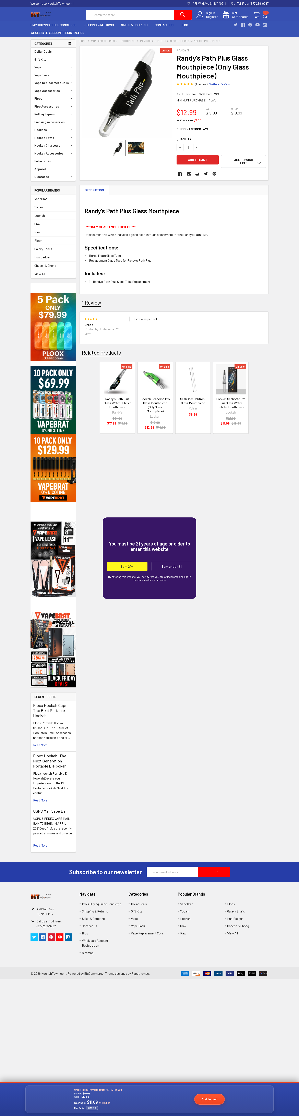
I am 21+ (127, 566)
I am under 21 (172, 566)
